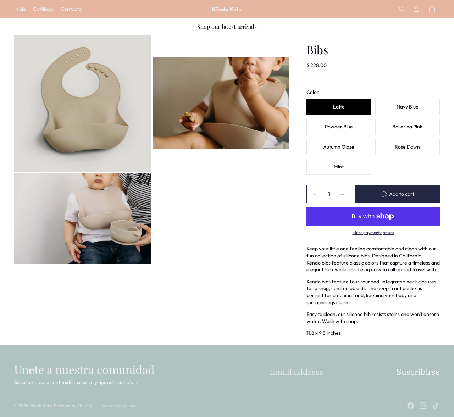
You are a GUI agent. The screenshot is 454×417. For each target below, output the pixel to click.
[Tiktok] (435, 405)
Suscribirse (418, 372)
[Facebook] (410, 405)
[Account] (416, 9)
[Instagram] (423, 405)
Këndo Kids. (40, 405)
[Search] (401, 9)
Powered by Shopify (73, 405)
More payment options (373, 232)
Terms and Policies (118, 405)
